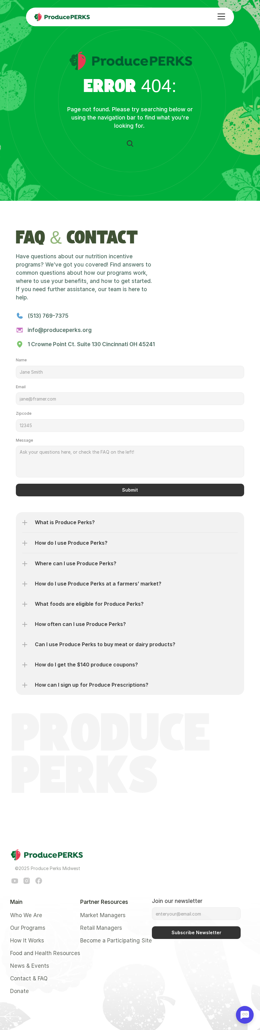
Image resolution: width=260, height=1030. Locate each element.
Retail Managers (101, 928)
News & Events (29, 966)
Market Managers (103, 915)
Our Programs (27, 928)
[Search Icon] (130, 143)
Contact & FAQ (29, 978)
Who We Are (26, 915)
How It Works (27, 940)
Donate (19, 991)
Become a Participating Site (116, 940)
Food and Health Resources (45, 953)
